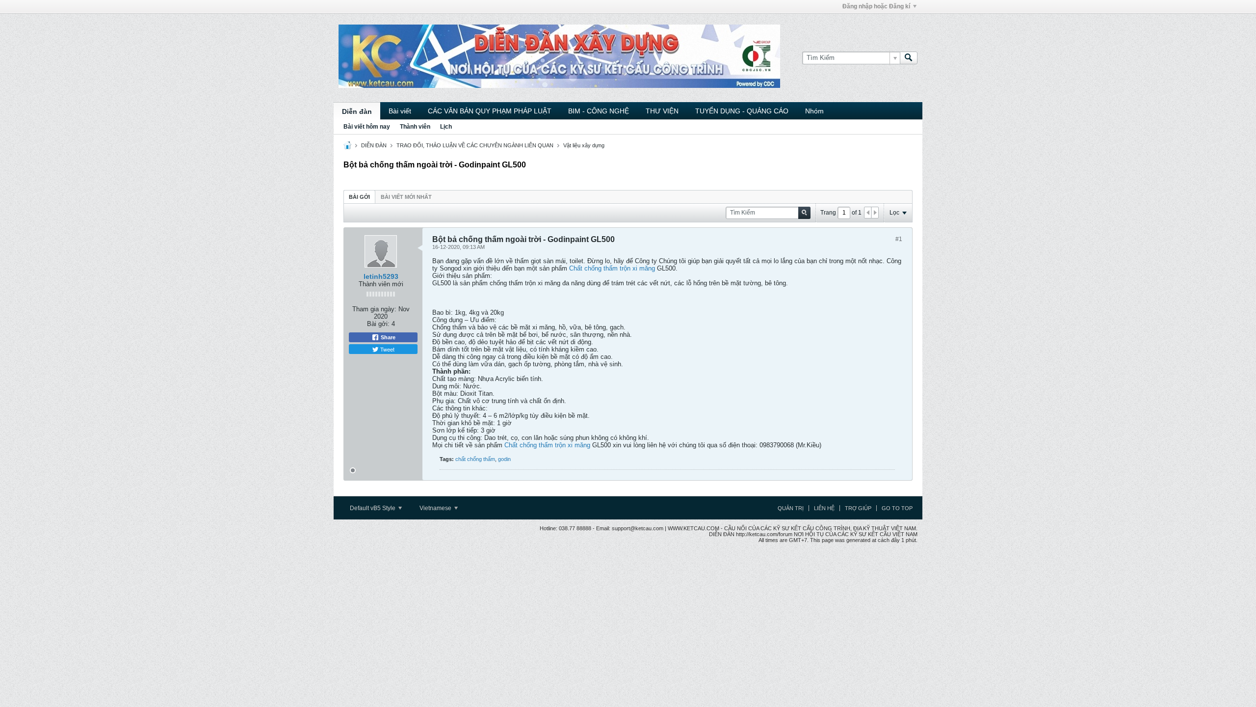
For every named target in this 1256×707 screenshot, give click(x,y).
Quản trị (791, 508)
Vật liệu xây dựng (583, 145)
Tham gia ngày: (374, 309)
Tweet (386, 349)
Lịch (446, 126)
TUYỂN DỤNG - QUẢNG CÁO (741, 111)
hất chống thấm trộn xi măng (549, 445)
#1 (898, 239)
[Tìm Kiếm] (908, 58)
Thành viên (415, 126)
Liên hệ (824, 508)
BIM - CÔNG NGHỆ (598, 111)
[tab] (359, 196)
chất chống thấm (475, 459)
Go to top (897, 508)
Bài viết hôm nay (366, 126)
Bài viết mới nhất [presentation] (406, 197)
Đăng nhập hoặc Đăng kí (876, 6)
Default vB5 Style (373, 508)
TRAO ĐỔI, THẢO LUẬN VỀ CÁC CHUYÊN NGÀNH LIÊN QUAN (474, 145)
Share (387, 337)
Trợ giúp (858, 508)
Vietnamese (436, 508)
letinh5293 (381, 276)
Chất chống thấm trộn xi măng (612, 268)
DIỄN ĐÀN (374, 145)
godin (504, 459)
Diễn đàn (357, 111)
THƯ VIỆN (662, 111)
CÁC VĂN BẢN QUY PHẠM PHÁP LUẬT (489, 111)
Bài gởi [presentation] (359, 197)
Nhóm (814, 111)
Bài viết (400, 111)
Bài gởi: (378, 323)
